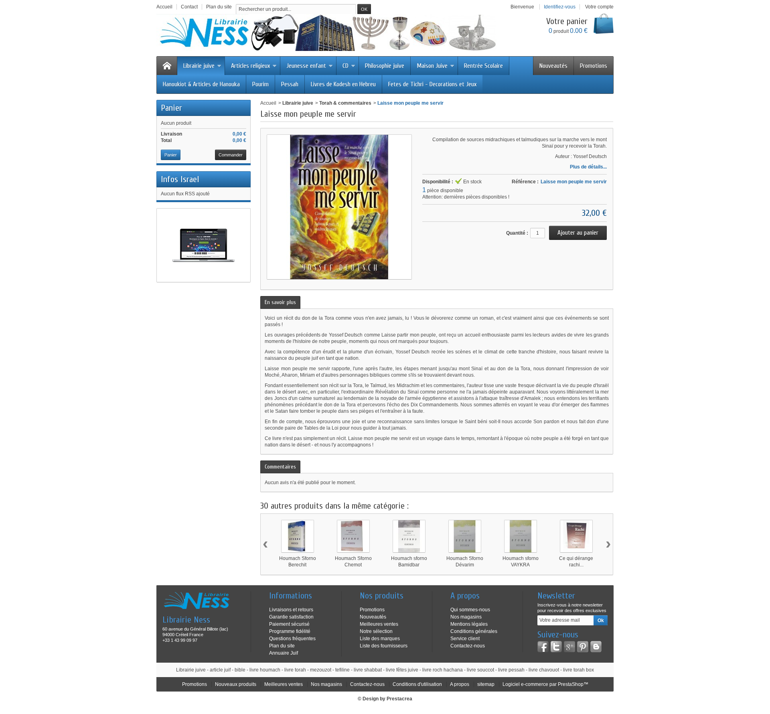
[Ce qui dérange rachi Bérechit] (576, 536)
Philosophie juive (384, 65)
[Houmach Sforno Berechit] (298, 536)
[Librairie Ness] (334, 32)
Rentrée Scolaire (483, 65)
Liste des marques (380, 638)
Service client (465, 638)
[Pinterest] (582, 646)
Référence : (525, 182)
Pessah (289, 84)
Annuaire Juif (283, 653)
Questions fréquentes (292, 638)
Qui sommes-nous (470, 610)
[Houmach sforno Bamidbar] (409, 536)
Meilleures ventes (379, 624)
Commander (231, 154)
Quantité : (517, 233)
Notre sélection (376, 631)
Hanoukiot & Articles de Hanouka (201, 84)
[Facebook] (543, 646)
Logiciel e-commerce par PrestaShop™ (545, 684)
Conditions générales (473, 631)
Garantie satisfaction (291, 617)
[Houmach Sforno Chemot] (353, 536)
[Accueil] (167, 66)
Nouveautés (553, 65)
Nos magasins (466, 617)
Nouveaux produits (235, 684)
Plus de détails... (588, 167)
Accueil (268, 103)
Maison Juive (432, 65)
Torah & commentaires (345, 103)
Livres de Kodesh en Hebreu (343, 84)
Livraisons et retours (291, 610)
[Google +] (569, 646)
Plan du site (282, 646)
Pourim (260, 84)
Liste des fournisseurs (383, 646)
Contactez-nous (467, 646)
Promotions (593, 65)
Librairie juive (199, 65)
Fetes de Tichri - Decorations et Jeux (432, 84)
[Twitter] (556, 646)
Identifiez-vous (559, 7)
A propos (459, 684)
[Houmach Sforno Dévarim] (465, 536)
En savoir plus (280, 302)
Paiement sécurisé (289, 624)
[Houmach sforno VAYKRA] (521, 536)
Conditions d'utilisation (417, 684)
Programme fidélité (289, 631)
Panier (171, 108)
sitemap (485, 684)
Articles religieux (250, 65)
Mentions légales (469, 624)
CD (345, 65)
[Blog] (596, 646)
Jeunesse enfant (306, 65)
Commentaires (280, 466)
